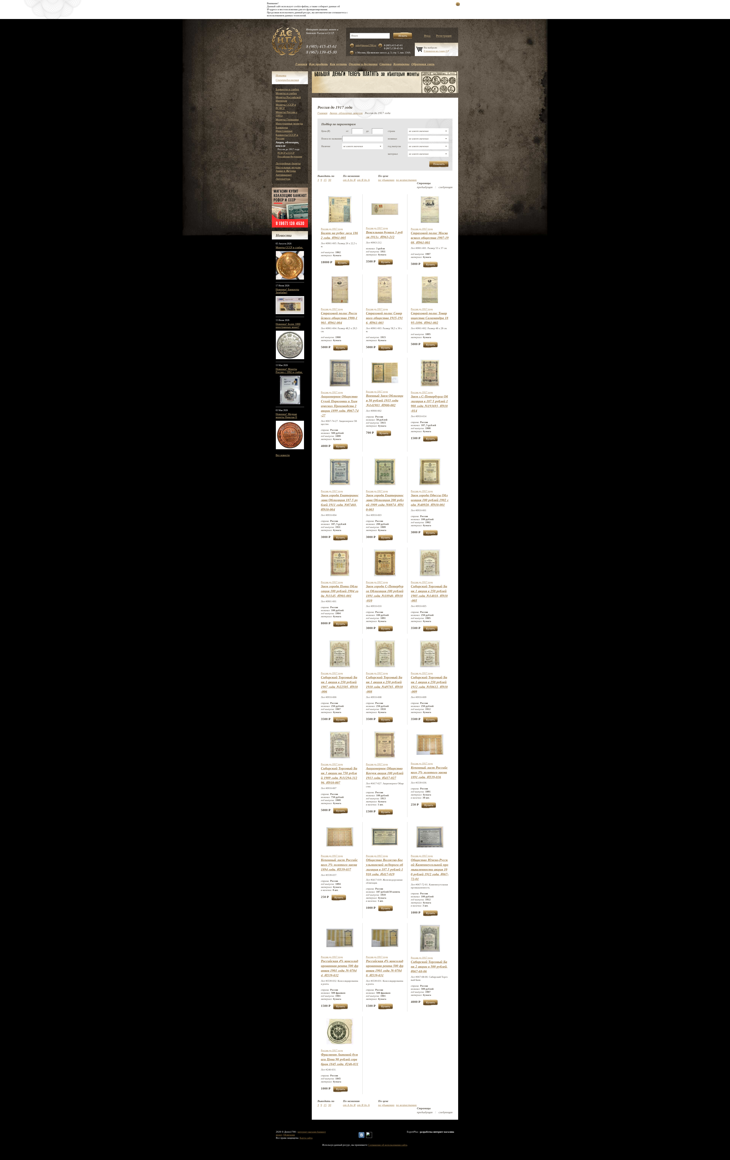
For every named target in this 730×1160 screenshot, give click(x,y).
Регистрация (443, 35)
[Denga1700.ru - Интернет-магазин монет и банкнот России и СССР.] (287, 42)
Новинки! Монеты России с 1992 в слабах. (289, 371)
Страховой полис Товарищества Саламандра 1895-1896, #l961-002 (429, 318)
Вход (427, 35)
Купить (342, 262)
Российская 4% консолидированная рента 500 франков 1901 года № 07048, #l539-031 (384, 968)
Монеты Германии (287, 119)
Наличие (325, 146)
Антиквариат (284, 174)
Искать (402, 35)
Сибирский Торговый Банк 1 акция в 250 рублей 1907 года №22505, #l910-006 (339, 684)
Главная (301, 64)
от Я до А (363, 179)
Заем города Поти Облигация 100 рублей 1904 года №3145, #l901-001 (339, 591)
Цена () (325, 131)
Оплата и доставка (363, 64)
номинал (392, 138)
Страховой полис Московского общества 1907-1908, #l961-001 (430, 238)
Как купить (338, 64)
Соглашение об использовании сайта (387, 1144)
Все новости (283, 455)
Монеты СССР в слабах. (289, 247)
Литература (283, 178)
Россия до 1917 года (332, 228)
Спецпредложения (287, 80)
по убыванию (386, 179)
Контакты (401, 64)
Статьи (385, 64)
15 (325, 179)
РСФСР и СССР (286, 152)
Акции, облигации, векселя (346, 113)
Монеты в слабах (286, 93)
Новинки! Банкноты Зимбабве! (287, 291)
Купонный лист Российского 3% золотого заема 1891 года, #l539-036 (429, 772)
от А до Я (349, 179)
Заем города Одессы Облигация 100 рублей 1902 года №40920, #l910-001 (429, 500)
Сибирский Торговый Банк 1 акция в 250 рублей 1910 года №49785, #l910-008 (384, 684)
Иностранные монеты (289, 123)
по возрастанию (406, 179)
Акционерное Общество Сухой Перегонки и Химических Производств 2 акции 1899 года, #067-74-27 (340, 406)
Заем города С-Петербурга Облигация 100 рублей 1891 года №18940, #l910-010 (384, 593)
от (347, 131)
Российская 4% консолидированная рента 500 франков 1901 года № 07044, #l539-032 (339, 968)
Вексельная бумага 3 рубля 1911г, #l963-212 (384, 234)
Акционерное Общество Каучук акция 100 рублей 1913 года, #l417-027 (384, 773)
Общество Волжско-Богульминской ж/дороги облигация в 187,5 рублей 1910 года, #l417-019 (384, 866)
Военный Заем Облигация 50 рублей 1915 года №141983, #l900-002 (384, 400)
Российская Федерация (290, 156)
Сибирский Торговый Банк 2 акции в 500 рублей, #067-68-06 (429, 966)
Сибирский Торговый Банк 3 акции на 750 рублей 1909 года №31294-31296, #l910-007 (339, 775)
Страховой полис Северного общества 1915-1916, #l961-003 (384, 318)
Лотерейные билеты (288, 163)
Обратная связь (423, 64)
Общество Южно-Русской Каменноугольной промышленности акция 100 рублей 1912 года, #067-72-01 (430, 869)
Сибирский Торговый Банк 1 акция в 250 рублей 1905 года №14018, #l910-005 (429, 593)
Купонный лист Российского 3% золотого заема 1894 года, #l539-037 (339, 864)
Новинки (281, 75)
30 (329, 179)
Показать (439, 164)
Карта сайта (306, 1137)
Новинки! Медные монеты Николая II (286, 416)
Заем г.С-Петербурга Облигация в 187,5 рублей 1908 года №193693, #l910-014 (429, 403)
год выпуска (394, 146)
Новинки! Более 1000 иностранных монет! (288, 326)
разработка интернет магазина (437, 1131)
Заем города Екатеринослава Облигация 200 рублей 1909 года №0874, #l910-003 (385, 502)
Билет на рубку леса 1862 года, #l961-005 (339, 235)
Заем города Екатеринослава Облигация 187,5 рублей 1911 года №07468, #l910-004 (340, 502)
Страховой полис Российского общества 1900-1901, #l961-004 (339, 318)
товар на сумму (436, 51)
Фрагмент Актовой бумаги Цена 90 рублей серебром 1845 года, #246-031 (339, 1059)
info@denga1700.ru (365, 45)
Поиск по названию (331, 138)
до (367, 131)
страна (391, 131)
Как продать (318, 64)
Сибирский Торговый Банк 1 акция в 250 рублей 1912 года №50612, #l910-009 (429, 684)
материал (393, 153)
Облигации (289, 1134)
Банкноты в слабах (287, 89)
